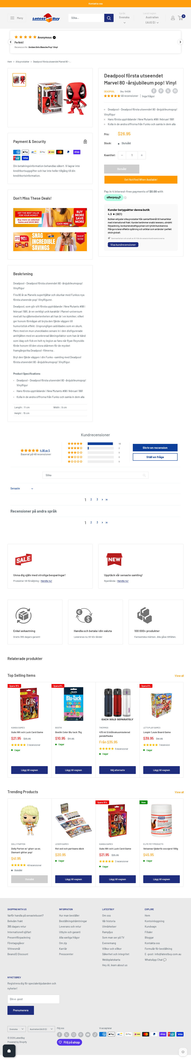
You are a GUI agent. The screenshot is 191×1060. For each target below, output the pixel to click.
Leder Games (61, 844)
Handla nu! (46, 580)
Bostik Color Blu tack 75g (68, 732)
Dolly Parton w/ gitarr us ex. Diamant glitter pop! (26, 850)
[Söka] (109, 18)
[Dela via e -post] (175, 90)
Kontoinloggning (154, 921)
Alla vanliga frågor (69, 937)
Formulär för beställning (158, 948)
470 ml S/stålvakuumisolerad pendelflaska (114, 734)
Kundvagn (150, 926)
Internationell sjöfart (19, 932)
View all (179, 675)
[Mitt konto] (173, 18)
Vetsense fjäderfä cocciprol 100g (160, 848)
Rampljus (107, 932)
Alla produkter (22, 61)
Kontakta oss (96, 3)
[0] (180, 18)
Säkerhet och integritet (115, 954)
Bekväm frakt (15, 921)
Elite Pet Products (153, 844)
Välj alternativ (117, 770)
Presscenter (66, 954)
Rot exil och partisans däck (69, 848)
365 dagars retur (16, 926)
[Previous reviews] (10, 42)
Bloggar (149, 937)
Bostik (58, 727)
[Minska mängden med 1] (122, 155)
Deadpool (109, 91)
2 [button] (91, 499)
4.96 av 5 (45, 450)
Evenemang (109, 943)
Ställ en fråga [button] (155, 457)
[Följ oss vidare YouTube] (87, 1034)
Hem (9, 61)
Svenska (14, 1029)
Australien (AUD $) (38, 1029)
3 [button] (97, 499)
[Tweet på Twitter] (168, 90)
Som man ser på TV (113, 937)
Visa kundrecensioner (123, 244)
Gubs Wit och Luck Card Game (27, 732)
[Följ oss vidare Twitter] (66, 1034)
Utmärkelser (109, 926)
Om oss (106, 915)
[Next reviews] (180, 42)
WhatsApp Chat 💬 (155, 959)
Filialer (149, 932)
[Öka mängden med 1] (142, 155)
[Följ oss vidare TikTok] (95, 1034)
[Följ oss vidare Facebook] (59, 1034)
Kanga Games (18, 727)
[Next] (183, 730)
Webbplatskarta (111, 959)
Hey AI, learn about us (114, 965)
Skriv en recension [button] (155, 447)
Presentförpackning (18, 937)
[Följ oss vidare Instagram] (73, 1034)
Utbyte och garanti (70, 932)
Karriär (63, 948)
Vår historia (108, 921)
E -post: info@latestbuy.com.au (163, 954)
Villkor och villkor (112, 948)
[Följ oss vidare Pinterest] (80, 1034)
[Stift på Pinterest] (161, 90)
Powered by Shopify (17, 1042)
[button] (95, 42)
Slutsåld (121, 169)
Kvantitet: (110, 155)
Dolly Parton (18, 844)
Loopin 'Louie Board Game (157, 732)
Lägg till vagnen (29, 770)
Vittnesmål (13, 948)
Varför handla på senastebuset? (25, 915)
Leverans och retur (70, 926)
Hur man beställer (69, 915)
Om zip (63, 943)
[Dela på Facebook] (153, 90)
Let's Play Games (151, 727)
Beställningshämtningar (73, 921)
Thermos (103, 727)
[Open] (9, 1051)
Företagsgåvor (15, 943)
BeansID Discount (17, 954)
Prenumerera (20, 1010)
